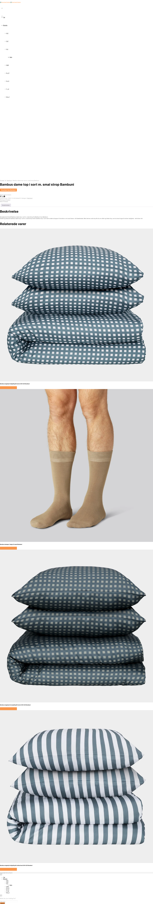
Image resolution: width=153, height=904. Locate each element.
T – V (7, 891)
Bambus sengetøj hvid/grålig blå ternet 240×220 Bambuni (15, 383)
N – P (7, 888)
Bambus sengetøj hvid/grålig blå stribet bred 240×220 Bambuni (16, 865)
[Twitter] (3, 196)
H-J (7, 883)
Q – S (7, 889)
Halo (11, 885)
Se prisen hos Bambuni (8, 190)
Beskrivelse (6, 205)
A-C (7, 880)
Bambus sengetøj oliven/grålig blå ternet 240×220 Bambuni (15, 705)
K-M (7, 886)
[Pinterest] (4, 196)
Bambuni (9, 180)
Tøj (4, 17)
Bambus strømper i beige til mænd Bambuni (11, 544)
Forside (2, 180)
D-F (7, 882)
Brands (5, 879)
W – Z (7, 892)
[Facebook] (1, 196)
